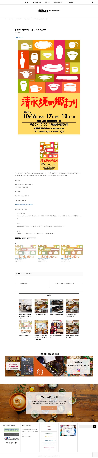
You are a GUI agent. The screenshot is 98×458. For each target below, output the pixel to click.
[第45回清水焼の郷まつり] (48, 251)
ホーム (26, 2)
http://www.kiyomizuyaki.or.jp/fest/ (24, 204)
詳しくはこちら (49, 408)
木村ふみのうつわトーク (49, 443)
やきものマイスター (49, 436)
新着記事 (49, 426)
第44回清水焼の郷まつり (21, 258)
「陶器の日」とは (36, 2)
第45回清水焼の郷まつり (44, 258)
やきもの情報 (69, 2)
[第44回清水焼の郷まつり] (25, 251)
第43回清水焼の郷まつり (67, 258)
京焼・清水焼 (28, 273)
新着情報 (47, 2)
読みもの (49, 429)
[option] (19, 366)
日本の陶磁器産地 (58, 2)
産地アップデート (21, 273)
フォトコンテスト (49, 433)
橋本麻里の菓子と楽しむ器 (49, 448)
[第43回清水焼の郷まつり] (72, 251)
